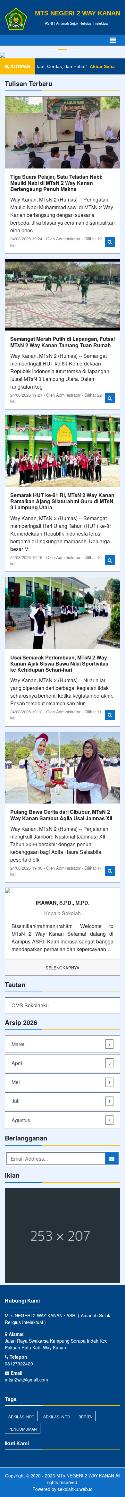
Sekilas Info (21, 1416)
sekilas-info (56, 1416)
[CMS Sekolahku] (62, 1236)
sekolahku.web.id (75, 1489)
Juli (61, 1101)
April (61, 1063)
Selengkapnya (62, 968)
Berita (85, 1416)
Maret (61, 1044)
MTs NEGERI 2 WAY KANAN (84, 1475)
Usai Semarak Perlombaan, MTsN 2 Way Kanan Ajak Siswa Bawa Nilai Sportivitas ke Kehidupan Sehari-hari (59, 663)
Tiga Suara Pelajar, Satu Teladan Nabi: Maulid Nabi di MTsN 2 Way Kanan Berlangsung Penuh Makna (56, 183)
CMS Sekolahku (30, 1005)
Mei (61, 1082)
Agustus (61, 1120)
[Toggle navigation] (112, 40)
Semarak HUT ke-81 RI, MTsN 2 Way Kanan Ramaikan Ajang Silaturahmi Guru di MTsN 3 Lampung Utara (62, 501)
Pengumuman (22, 1429)
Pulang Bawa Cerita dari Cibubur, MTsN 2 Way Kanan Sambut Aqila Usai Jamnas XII (61, 815)
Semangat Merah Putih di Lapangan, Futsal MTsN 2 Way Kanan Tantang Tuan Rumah (62, 341)
